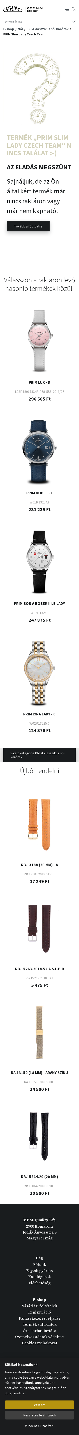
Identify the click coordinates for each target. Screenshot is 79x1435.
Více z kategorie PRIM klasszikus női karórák (38, 755)
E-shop (9, 29)
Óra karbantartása (39, 1330)
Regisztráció (39, 1312)
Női (20, 29)
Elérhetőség (39, 1283)
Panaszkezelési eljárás (39, 1318)
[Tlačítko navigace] (67, 9)
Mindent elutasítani (39, 1426)
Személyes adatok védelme (39, 1337)
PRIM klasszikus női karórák (48, 29)
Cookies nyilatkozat (39, 1343)
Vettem (39, 1404)
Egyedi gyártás (39, 1270)
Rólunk (39, 1264)
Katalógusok (39, 1276)
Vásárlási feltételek (39, 1306)
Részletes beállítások (39, 1415)
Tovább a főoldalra (28, 226)
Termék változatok (40, 1324)
